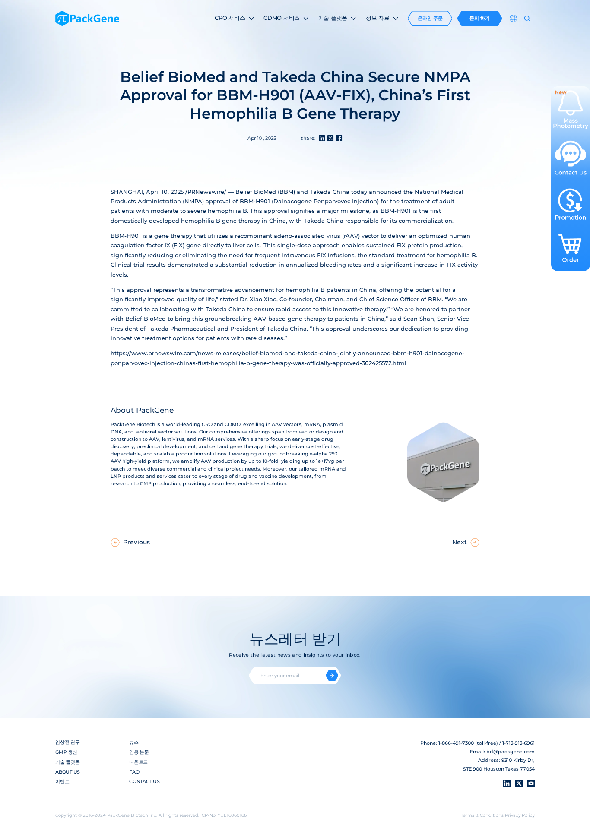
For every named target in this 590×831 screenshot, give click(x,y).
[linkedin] (507, 783)
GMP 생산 (66, 752)
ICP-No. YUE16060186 (223, 815)
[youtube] (531, 783)
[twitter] (519, 783)
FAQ (134, 772)
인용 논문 (139, 752)
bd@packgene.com (510, 752)
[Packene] (87, 18)
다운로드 (138, 762)
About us (67, 772)
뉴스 (134, 742)
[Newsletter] (332, 675)
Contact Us (144, 781)
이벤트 (62, 781)
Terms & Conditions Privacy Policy (498, 815)
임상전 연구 (67, 742)
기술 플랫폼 (67, 762)
